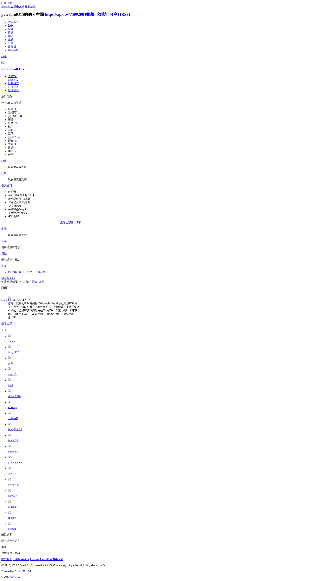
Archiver (34, 559)
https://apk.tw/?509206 (64, 14)
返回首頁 (30, 6)
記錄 (10, 29)
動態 (10, 25)
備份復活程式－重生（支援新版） (28, 272)
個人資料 (13, 50)
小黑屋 (17, 559)
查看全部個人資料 (71, 222)
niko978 (12, 495)
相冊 (10, 36)
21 (16, 140)
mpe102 (12, 374)
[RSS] (125, 14)
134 (20, 116)
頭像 (4, 56)
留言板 (12, 46)
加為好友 (13, 79)
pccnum (12, 528)
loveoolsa (13, 451)
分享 (10, 43)
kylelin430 (13, 484)
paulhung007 (15, 462)
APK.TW (20, 571)
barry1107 (13, 352)
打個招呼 (13, 86)
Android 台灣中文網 (12, 6)
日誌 (10, 32)
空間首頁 (13, 22)
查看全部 (6, 323)
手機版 (25, 559)
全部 (12, 278)
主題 (10, 39)
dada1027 (13, 418)
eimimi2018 (14, 396)
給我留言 (13, 83)
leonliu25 (13, 440)
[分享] (113, 14)
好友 (4, 329)
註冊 (4, 3)
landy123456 (15, 429)
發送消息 (13, 90)
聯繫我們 (6, 559)
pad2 (10, 363)
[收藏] (90, 14)
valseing (12, 407)
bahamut (12, 506)
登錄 (10, 3)
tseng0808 (6, 300)
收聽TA (12, 76)
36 (16, 123)
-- (19, 112)
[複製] (102, 14)
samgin (12, 341)
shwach (12, 473)
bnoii (10, 385)
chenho (12, 517)
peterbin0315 (12, 69)
